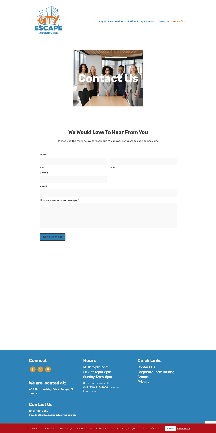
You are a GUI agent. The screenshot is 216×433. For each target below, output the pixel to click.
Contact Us (146, 367)
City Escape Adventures (112, 21)
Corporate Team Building (156, 372)
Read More (183, 428)
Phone (44, 172)
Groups (163, 21)
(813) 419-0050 (98, 387)
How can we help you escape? (59, 200)
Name (43, 154)
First (43, 167)
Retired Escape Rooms (140, 21)
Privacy (143, 382)
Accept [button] (170, 428)
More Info (178, 21)
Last (112, 167)
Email (43, 186)
